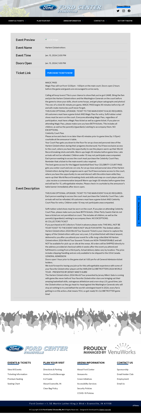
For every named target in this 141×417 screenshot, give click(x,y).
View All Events (14, 369)
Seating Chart (14, 383)
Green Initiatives (84, 379)
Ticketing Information (17, 374)
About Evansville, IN (52, 383)
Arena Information (72, 21)
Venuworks (82, 374)
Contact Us (99, 21)
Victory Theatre (125, 21)
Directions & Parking (52, 369)
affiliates (136, 405)
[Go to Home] (70, 8)
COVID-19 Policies (85, 393)
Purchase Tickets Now (59, 73)
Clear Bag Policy (50, 388)
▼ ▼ (139, 211)
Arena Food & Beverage (54, 374)
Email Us (121, 383)
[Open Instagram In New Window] (123, 11)
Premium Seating (15, 379)
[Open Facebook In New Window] (129, 11)
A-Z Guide (47, 379)
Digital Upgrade (105, 410)
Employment (123, 379)
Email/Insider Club (125, 374)
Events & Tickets (16, 21)
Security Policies (84, 388)
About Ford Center (85, 369)
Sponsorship (122, 369)
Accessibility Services (87, 383)
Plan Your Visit (43, 21)
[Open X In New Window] (118, 11)
